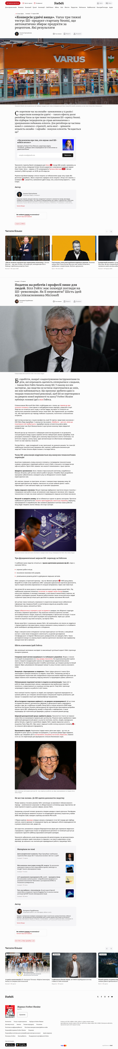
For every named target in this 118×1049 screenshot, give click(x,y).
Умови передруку (28, 1024)
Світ (61, 7)
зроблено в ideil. (107, 1045)
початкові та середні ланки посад (50, 591)
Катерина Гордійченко (26, 300)
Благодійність (22, 1036)
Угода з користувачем (20, 1021)
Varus (48, 165)
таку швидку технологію (44, 659)
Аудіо (111, 7)
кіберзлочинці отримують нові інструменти (35, 610)
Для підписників (11, 7)
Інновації (41, 7)
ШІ (33, 940)
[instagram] (105, 996)
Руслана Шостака (55, 169)
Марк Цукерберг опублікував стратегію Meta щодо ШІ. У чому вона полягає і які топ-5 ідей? (38, 854)
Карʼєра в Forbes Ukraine (36, 1021)
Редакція (31, 1030)
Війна (57, 7)
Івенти (19, 1024)
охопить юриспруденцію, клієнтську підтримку (51, 500)
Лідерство (74, 7)
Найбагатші (91, 7)
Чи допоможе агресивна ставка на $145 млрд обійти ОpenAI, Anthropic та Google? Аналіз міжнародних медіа (38, 867)
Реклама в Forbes (10, 1036)
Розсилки (39, 1024)
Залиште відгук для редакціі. (24, 216)
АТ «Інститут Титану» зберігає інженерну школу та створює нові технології (27, 980)
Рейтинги (82, 7)
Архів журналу (47, 1033)
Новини (21, 7)
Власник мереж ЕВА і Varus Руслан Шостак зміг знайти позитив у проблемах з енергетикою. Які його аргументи (73, 264)
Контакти (8, 1021)
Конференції (39, 3)
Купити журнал (28, 3)
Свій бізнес (49, 7)
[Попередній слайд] (107, 948)
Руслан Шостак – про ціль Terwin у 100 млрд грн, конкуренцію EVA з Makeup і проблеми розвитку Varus (27, 264)
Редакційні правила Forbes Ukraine (15, 1030)
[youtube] (112, 996)
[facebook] (101, 996)
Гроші (35, 7)
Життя (67, 7)
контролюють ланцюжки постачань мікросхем (51, 734)
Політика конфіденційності (13, 1027)
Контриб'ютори (102, 7)
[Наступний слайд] (111, 231)
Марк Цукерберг (26, 940)
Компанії (28, 7)
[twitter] (98, 996)
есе (41, 399)
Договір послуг (9, 1024)
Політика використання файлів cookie (36, 1027)
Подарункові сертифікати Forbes (39, 1036)
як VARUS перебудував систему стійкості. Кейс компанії (71, 980)
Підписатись (67, 155)
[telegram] (108, 996)
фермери (30, 820)
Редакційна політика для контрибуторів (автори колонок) (23, 1033)
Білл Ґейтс (18, 940)
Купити (22, 1015)
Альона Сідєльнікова (25, 33)
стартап (17, 223)
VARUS (23, 223)
